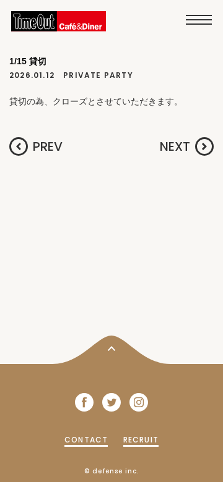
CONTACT (86, 439)
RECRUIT (141, 439)
